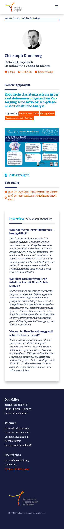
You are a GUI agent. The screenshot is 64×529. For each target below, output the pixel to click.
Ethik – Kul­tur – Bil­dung (18, 409)
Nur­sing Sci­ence (47, 113)
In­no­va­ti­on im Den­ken (17, 428)
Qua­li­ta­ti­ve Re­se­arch (14, 118)
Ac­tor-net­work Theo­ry (29, 113)
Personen (18, 18)
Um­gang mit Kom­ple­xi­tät (18, 445)
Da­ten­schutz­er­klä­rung (17, 460)
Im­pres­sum (11, 464)
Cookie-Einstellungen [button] (17, 469)
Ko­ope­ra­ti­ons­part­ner (16, 413)
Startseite (8, 18)
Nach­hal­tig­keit (13, 441)
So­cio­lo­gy (29, 118)
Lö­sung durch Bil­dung (17, 436)
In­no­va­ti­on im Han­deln (17, 432)
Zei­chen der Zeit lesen (16, 404)
